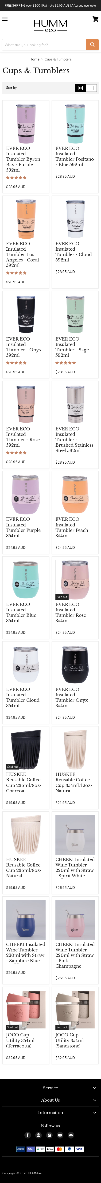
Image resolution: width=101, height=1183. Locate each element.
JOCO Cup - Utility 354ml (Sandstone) (69, 1040)
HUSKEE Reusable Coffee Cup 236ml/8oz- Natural (24, 867)
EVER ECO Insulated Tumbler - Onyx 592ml (24, 347)
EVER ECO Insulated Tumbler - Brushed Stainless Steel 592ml (74, 439)
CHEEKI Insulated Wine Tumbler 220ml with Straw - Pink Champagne (75, 955)
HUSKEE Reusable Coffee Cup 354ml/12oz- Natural (73, 782)
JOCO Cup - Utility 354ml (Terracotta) (20, 1040)
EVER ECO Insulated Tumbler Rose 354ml (70, 612)
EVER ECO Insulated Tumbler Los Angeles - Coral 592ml (22, 254)
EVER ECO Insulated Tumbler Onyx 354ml (71, 697)
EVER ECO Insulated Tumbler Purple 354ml (23, 527)
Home (34, 59)
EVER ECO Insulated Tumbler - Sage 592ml (72, 347)
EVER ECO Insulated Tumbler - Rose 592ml (23, 437)
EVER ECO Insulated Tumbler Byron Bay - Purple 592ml (23, 159)
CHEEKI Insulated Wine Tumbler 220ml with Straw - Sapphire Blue (25, 952)
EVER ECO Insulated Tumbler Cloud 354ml (22, 697)
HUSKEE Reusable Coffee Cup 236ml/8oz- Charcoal (24, 782)
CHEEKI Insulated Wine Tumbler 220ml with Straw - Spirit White (75, 867)
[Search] (92, 44)
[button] (16, 178)
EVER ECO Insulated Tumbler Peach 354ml (71, 527)
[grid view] (80, 88)
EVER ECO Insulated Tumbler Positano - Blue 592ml (74, 156)
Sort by (11, 88)
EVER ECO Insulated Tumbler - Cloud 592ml (73, 252)
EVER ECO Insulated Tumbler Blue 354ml (21, 612)
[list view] (91, 88)
